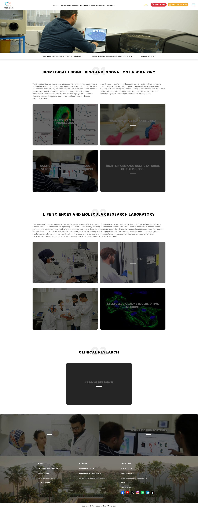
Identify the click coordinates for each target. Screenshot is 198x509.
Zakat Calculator (179, 4)
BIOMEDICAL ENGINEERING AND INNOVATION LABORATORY (63, 56)
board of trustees (44, 483)
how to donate (126, 468)
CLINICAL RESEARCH (148, 56)
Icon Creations (109, 506)
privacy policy (126, 487)
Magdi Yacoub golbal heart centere (134, 478)
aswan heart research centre (90, 473)
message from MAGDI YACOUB (48, 478)
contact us (125, 483)
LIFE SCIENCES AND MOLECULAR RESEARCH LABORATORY (112, 56)
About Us (56, 5)
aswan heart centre (86, 468)
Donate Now (160, 4)
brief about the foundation (48, 468)
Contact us (111, 5)
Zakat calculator (127, 473)
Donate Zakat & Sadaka (69, 5)
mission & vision (43, 473)
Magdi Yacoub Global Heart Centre (92, 5)
